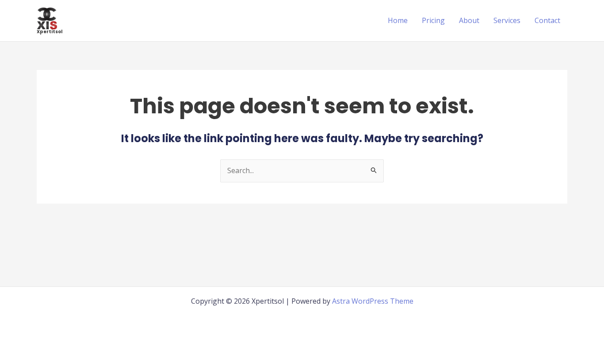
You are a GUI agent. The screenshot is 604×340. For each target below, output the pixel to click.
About (469, 20)
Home (398, 20)
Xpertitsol (49, 31)
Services (506, 20)
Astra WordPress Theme (372, 301)
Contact (547, 20)
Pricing (433, 20)
